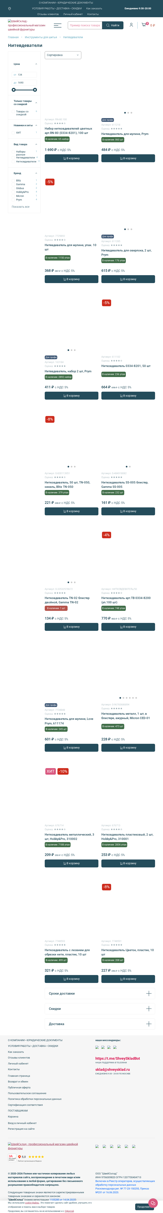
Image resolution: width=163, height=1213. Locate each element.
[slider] (14, 90)
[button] (125, 113)
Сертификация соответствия (25, 1104)
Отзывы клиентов (48, 14)
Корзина (13, 1116)
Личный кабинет (73, 14)
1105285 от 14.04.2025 (62, 1199)
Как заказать (94, 8)
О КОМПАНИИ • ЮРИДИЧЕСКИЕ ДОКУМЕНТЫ (66, 2)
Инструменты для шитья (41, 37)
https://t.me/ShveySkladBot (117, 1058)
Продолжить (144, 1206)
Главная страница (19, 1075)
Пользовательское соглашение (27, 1093)
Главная (13, 37)
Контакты (93, 14)
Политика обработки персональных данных (34, 1098)
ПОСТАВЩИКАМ (18, 1110)
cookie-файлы (32, 1203)
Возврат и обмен (18, 1081)
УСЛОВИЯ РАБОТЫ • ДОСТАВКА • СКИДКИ (57, 8)
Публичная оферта (19, 1087)
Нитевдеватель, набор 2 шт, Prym (68, 371)
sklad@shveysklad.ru (112, 1069)
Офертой (69, 1211)
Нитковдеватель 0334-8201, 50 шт (125, 366)
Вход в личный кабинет (22, 1123)
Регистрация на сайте (21, 1128)
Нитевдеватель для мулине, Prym (124, 134)
